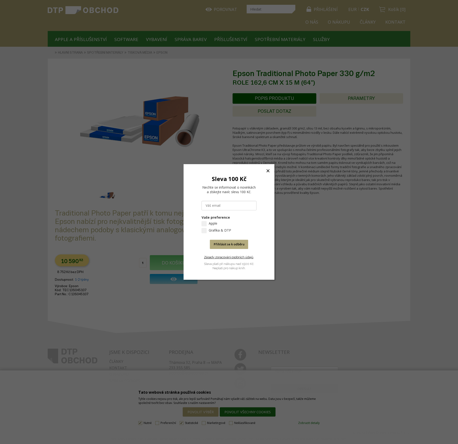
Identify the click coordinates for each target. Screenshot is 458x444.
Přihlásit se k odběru (229, 244)
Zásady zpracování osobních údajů (228, 257)
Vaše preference (216, 217)
